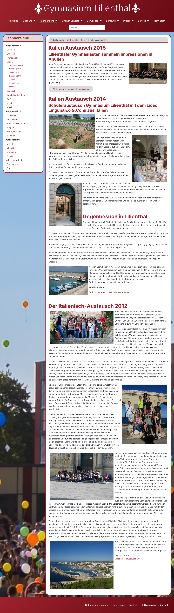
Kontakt (133, 605)
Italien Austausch (16, 65)
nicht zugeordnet (13, 160)
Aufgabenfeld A (13, 45)
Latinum (12, 79)
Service (142, 20)
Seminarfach (13, 164)
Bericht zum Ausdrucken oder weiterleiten (109, 292)
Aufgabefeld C (12, 139)
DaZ (9, 99)
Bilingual (11, 135)
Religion (10, 127)
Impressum (119, 605)
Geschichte (12, 119)
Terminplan (159, 20)
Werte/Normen (14, 131)
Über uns (27, 20)
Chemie (10, 148)
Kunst (9, 103)
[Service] (147, 21)
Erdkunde (11, 115)
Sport (9, 168)
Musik (9, 107)
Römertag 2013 (15, 76)
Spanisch (11, 91)
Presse (126, 20)
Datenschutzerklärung (97, 605)
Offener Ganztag (70, 20)
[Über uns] (34, 21)
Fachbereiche (47, 20)
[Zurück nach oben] (169, 608)
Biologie (11, 144)
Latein (10, 62)
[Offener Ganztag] (81, 21)
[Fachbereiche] (55, 21)
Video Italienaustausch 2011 (128, 558)
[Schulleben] (100, 21)
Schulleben (92, 20)
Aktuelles (13, 20)
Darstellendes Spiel (16, 95)
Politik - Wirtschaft (16, 123)
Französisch (12, 58)
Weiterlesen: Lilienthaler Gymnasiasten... (71, 89)
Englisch (11, 54)
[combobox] (87, 27)
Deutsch (11, 49)
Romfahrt (12, 86)
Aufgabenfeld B (13, 111)
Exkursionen (14, 83)
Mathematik (12, 152)
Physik (10, 156)
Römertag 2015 (15, 72)
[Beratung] (117, 21)
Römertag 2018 (15, 69)
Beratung (111, 20)
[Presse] (132, 21)
